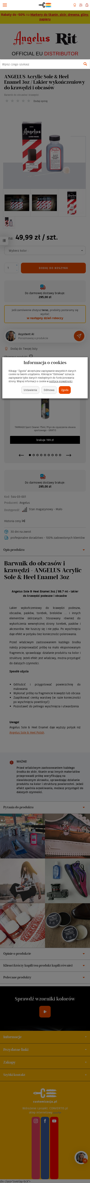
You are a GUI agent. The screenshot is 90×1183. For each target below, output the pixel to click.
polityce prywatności (60, 381)
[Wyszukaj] (85, 64)
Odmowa (49, 390)
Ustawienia (30, 390)
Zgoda (64, 390)
